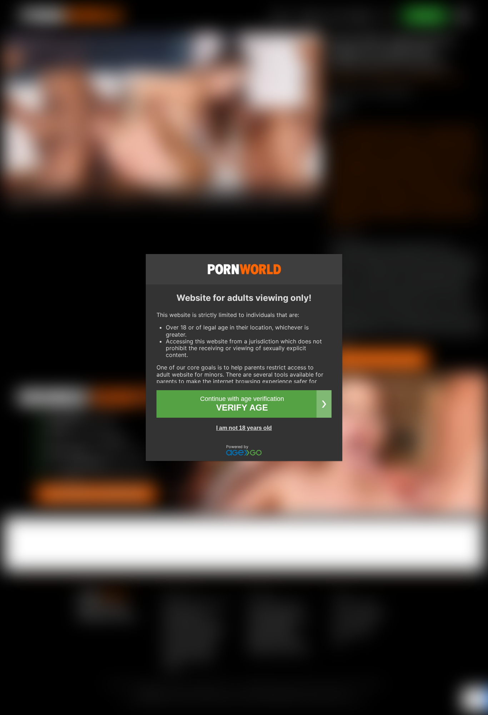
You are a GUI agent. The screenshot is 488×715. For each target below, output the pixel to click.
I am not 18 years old (244, 428)
